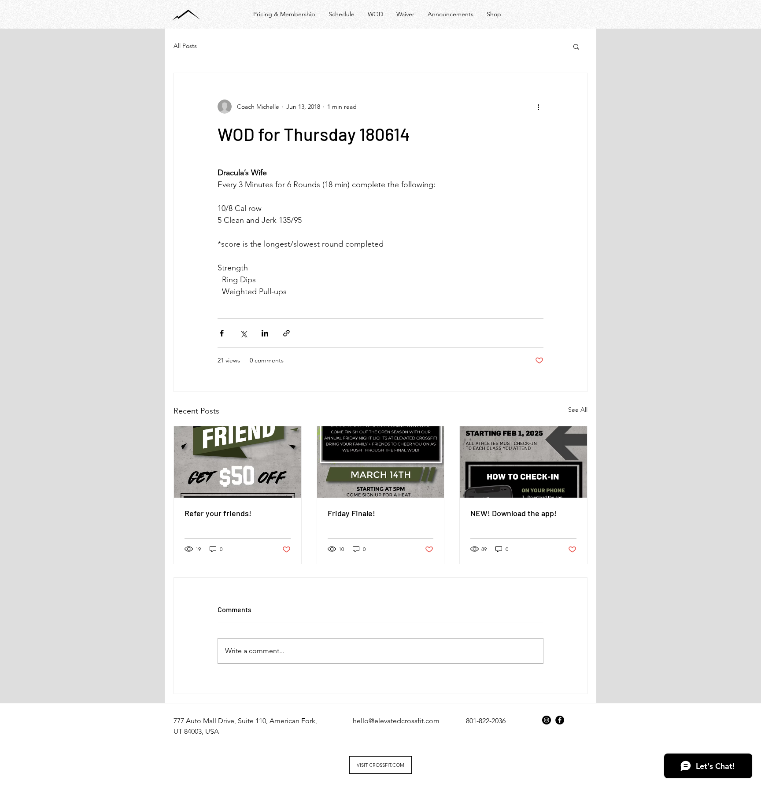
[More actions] (538, 106)
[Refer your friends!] (237, 462)
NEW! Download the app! (513, 513)
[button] (576, 46)
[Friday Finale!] (380, 462)
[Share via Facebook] (222, 333)
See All (577, 410)
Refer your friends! (218, 513)
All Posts (185, 46)
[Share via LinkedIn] (265, 333)
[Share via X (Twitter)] (243, 333)
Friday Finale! (351, 513)
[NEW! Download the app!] (523, 462)
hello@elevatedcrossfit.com (396, 721)
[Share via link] (286, 333)
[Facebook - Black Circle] (559, 720)
